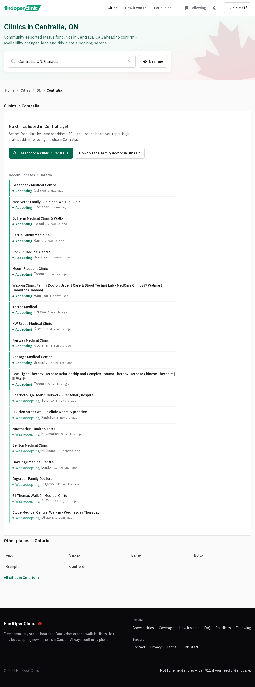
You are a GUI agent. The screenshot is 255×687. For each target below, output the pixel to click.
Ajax (9, 555)
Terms (171, 647)
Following (243, 628)
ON (38, 90)
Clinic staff (237, 8)
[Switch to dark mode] (214, 7)
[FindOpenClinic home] (22, 7)
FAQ (207, 628)
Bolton (199, 555)
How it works (135, 8)
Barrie (136, 555)
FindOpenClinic (19, 623)
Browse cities (143, 628)
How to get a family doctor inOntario (109, 153)
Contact (139, 647)
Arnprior (75, 555)
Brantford (76, 566)
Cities (112, 8)
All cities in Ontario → (21, 577)
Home (9, 90)
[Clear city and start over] (129, 61)
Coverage (166, 628)
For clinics (162, 8)
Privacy (156, 647)
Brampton (13, 566)
